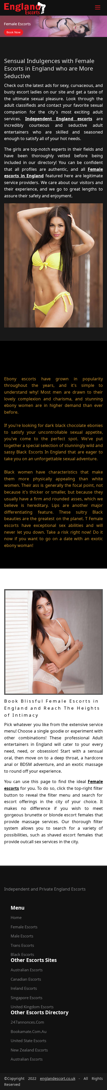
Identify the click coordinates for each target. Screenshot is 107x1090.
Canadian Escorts (26, 979)
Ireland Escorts (24, 988)
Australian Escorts (27, 969)
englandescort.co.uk (57, 1078)
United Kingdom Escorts (32, 1006)
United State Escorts (28, 1040)
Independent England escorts (58, 119)
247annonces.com (27, 1022)
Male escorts (22, 935)
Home (16, 917)
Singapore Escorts (26, 997)
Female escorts (24, 926)
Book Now (13, 32)
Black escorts (22, 954)
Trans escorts (22, 945)
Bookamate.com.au (28, 1031)
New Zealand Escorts (29, 1050)
